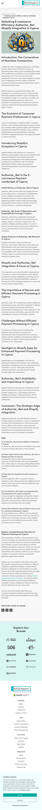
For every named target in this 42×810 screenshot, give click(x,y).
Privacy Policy (25, 790)
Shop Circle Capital (21, 738)
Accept (20, 795)
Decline (20, 800)
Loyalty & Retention (21, 727)
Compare (21, 761)
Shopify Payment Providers (8, 14)
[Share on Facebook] (2, 610)
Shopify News (21, 758)
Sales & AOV (21, 721)
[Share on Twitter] (6, 610)
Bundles (21, 747)
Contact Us (21, 710)
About (21, 704)
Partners (21, 741)
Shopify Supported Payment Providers (19, 577)
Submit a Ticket (21, 713)
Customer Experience (21, 724)
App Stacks (21, 744)
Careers (21, 707)
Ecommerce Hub (21, 764)
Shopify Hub (21, 767)
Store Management (21, 730)
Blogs (21, 755)
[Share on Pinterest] (10, 610)
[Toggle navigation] (2, 3)
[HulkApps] (31, 3)
